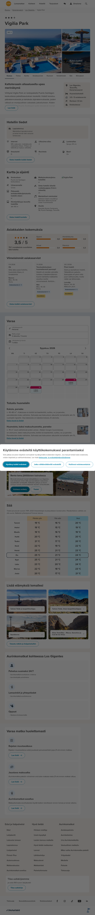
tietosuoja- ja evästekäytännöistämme (54, 457)
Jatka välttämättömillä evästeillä (47, 464)
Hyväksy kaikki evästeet (16, 464)
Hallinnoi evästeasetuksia (79, 464)
